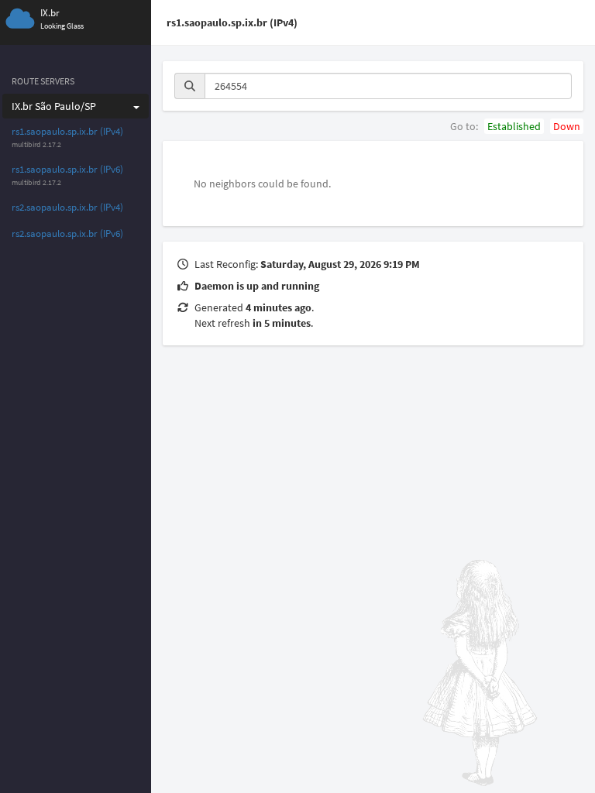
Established (514, 126)
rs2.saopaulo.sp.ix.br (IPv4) (67, 207)
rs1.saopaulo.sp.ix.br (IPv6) (67, 169)
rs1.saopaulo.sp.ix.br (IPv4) (67, 131)
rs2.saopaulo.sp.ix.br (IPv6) (67, 233)
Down (566, 126)
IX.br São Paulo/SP (54, 106)
